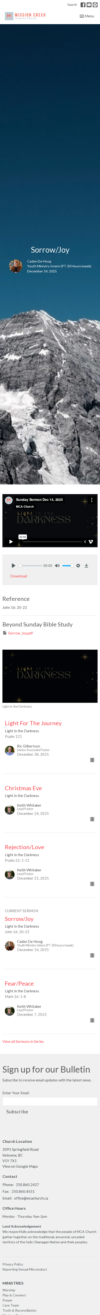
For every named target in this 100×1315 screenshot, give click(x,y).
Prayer (7, 1300)
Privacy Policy (12, 1264)
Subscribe (17, 1111)
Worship (8, 1290)
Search (72, 5)
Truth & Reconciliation (19, 1310)
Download (18, 576)
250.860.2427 (27, 1184)
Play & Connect (14, 1295)
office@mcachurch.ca (31, 1198)
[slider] (30, 565)
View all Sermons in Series (23, 1041)
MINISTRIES (13, 1283)
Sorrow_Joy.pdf (20, 633)
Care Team (10, 1305)
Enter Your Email (15, 1093)
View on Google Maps (20, 1166)
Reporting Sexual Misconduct (24, 1269)
